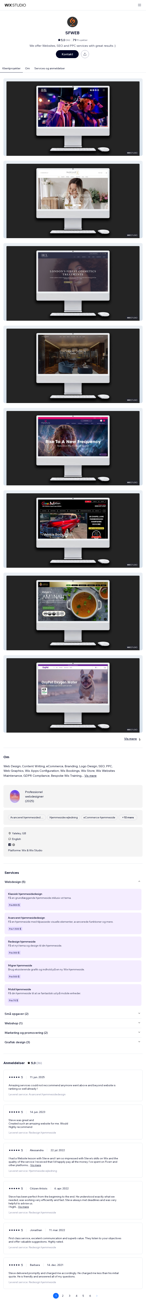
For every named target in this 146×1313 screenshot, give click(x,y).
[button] (73, 117)
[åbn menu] (139, 5)
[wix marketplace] (15, 5)
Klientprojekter (11, 68)
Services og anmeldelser (49, 68)
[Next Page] (97, 1296)
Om (27, 68)
